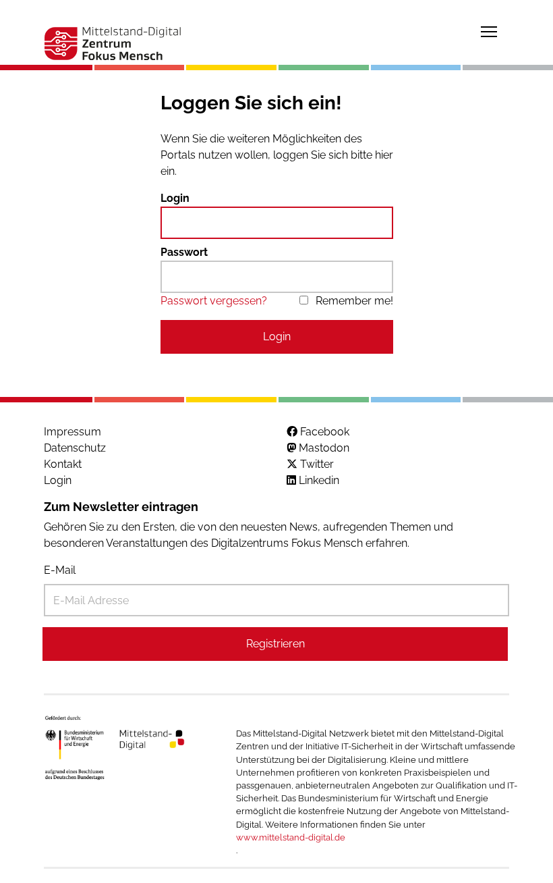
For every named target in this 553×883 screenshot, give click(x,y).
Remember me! (354, 300)
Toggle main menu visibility (488, 31)
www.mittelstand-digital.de (290, 837)
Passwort (184, 252)
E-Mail (60, 570)
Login (175, 198)
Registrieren (275, 643)
